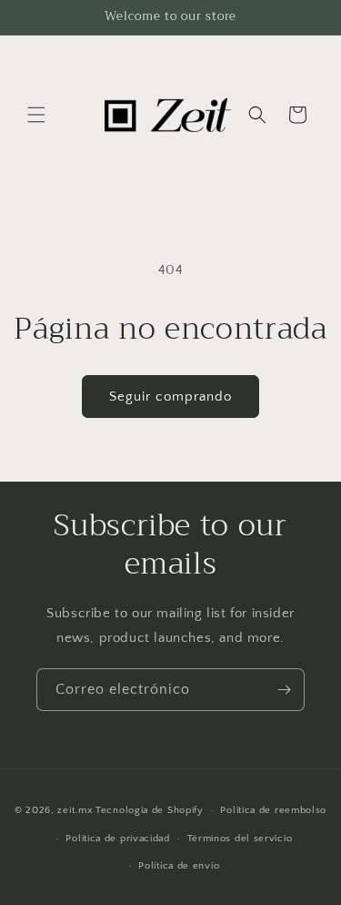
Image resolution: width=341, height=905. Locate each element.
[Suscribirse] (284, 689)
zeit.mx (75, 810)
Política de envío (178, 865)
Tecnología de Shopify (149, 810)
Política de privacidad (117, 838)
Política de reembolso (273, 810)
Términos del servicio (240, 838)
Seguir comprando (170, 396)
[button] (36, 115)
